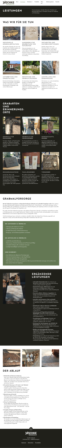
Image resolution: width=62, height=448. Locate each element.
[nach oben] (58, 444)
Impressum (23, 442)
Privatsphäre (38, 442)
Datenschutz (30, 442)
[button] (30, 2)
